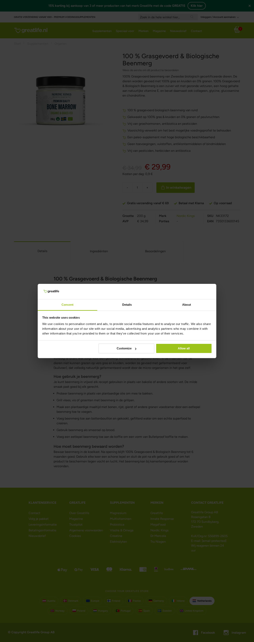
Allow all (184, 348)
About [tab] (186, 304)
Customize (124, 348)
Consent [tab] (67, 304)
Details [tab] (127, 304)
